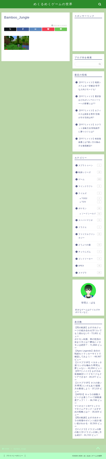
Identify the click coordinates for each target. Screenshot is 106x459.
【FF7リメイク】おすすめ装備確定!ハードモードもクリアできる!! (88, 374)
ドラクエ (89, 227)
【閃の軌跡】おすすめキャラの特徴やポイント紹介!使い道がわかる (88, 420)
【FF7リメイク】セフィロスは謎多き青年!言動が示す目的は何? (89, 114)
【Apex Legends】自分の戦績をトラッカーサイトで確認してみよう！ (88, 354)
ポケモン (89, 208)
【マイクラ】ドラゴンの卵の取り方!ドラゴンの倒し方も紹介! (88, 432)
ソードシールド (91, 214)
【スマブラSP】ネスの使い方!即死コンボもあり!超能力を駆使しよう (88, 386)
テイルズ (89, 193)
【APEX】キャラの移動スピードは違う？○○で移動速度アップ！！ (88, 397)
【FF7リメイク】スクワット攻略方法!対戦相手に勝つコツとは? (89, 128)
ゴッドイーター (89, 259)
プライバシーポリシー (14, 456)
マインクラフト (89, 186)
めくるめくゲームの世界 (53, 4)
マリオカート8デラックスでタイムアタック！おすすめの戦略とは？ (88, 409)
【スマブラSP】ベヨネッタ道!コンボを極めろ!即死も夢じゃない (88, 365)
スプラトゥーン (89, 165)
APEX (89, 266)
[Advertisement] (88, 34)
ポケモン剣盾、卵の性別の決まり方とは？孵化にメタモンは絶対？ (88, 342)
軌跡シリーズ (89, 172)
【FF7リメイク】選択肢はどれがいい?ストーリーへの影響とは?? (89, 99)
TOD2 (91, 198)
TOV (91, 202)
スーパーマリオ (89, 220)
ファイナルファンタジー (89, 236)
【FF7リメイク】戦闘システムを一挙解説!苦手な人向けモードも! (89, 85)
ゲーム (89, 179)
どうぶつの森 (89, 245)
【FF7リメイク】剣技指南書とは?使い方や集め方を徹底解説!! (89, 142)
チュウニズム (89, 252)
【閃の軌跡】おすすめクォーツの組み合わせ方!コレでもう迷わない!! (88, 330)
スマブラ (89, 273)
